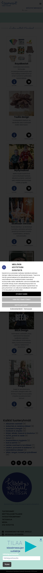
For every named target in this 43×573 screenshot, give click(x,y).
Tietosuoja (28, 309)
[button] (41, 539)
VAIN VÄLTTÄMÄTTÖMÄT (21, 299)
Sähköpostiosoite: (11, 554)
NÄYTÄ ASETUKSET (21, 305)
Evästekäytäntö (16, 309)
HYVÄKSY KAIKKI (21, 294)
